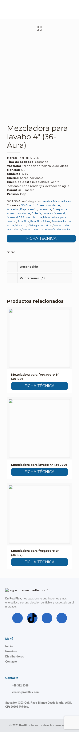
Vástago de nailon (40, 225)
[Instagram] (47, 618)
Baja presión (28, 209)
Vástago (20, 225)
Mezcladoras (62, 201)
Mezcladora (34, 217)
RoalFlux (23, 221)
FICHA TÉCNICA (41, 238)
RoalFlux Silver (40, 221)
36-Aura (26, 205)
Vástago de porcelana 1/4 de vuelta (46, 229)
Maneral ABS (15, 217)
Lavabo (47, 201)
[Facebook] (17, 618)
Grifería (36, 213)
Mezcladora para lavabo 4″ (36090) (39, 465)
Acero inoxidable (48, 205)
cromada (45, 209)
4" (34, 205)
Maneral (59, 213)
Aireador (13, 209)
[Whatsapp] (61, 618)
